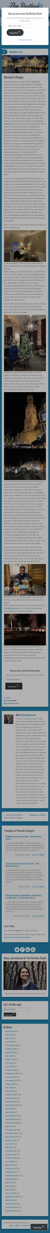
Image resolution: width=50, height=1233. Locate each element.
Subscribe (13, 33)
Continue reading (25, 40)
